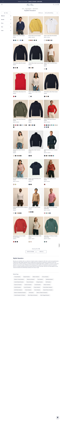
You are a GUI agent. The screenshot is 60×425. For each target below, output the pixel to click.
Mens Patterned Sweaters (33, 295)
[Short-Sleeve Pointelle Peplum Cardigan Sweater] (20, 168)
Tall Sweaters (31, 292)
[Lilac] (31, 241)
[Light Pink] (13, 184)
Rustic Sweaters (37, 289)
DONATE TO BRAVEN (32, 1)
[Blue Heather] (53, 125)
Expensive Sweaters (18, 284)
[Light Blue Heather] (22, 125)
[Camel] (31, 67)
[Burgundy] (51, 155)
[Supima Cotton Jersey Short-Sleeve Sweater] (51, 53)
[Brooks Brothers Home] (30, 4)
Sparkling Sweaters (49, 279)
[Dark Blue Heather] (20, 40)
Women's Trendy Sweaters (19, 279)
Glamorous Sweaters (31, 279)
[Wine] (17, 125)
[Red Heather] (15, 125)
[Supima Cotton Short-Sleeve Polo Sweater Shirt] (36, 168)
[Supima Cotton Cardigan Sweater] (36, 81)
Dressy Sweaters (45, 276)
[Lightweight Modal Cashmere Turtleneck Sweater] (20, 197)
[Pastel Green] (46, 213)
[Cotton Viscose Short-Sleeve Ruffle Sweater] (36, 226)
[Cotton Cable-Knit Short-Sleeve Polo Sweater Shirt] (51, 197)
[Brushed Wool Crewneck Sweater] (36, 25)
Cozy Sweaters (40, 279)
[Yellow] (29, 40)
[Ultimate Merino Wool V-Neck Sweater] (51, 81)
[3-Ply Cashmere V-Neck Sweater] (36, 197)
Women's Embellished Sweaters (20, 292)
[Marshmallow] (13, 213)
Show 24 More (30, 251)
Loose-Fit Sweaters (27, 287)
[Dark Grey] (46, 241)
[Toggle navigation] (1, 4)
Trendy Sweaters (17, 276)
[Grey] (48, 155)
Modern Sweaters (36, 276)
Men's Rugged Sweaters (45, 295)
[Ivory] (13, 155)
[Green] (36, 40)
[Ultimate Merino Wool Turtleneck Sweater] (20, 140)
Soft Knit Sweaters (17, 287)
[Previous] (3, 1)
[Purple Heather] (50, 125)
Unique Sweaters (37, 287)
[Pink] (44, 213)
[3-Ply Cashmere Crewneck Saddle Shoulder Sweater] (20, 226)
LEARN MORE (39, 1)
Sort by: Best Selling (49, 12)
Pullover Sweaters (47, 284)
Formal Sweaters (38, 284)
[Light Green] (32, 40)
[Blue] (51, 40)
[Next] (57, 1)
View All (41, 251)
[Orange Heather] (44, 125)
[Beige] (17, 40)
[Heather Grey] (44, 127)
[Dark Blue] (50, 213)
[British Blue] (31, 212)
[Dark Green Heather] (48, 125)
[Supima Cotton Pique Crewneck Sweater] (51, 109)
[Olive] (13, 125)
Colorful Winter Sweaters (47, 287)
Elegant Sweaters (26, 276)
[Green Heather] (51, 125)
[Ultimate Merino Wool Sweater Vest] (20, 81)
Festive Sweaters (28, 289)
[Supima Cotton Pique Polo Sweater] (51, 25)
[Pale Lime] (15, 184)
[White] (44, 40)
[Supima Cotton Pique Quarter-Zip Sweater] (20, 109)
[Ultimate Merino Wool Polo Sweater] (20, 53)
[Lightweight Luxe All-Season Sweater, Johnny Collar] (51, 226)
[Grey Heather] (19, 40)
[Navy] (13, 40)
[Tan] (46, 40)
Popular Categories (28, 8)
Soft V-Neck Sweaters (18, 289)
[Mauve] (50, 40)
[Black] (22, 40)
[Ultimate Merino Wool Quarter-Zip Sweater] (36, 109)
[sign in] (56, 4)
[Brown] (26, 125)
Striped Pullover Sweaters (48, 289)
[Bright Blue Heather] (46, 127)
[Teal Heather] (15, 40)
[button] (54, 4)
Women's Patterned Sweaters (42, 292)
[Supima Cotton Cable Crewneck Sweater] (51, 168)
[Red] (31, 40)
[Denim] (34, 40)
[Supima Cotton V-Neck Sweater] (20, 25)
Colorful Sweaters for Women (19, 295)
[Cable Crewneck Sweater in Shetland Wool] (51, 140)
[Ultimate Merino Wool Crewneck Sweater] (36, 53)
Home (23, 8)
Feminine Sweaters (28, 284)
